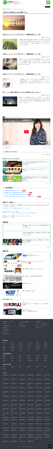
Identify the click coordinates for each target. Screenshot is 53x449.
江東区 (4, 9)
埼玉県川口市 (22, 396)
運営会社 (21, 324)
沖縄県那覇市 (31, 441)
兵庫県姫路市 (22, 428)
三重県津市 (5, 423)
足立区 (4, 342)
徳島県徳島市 (14, 437)
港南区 (4, 358)
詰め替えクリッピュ (7, 217)
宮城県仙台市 (22, 417)
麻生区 (4, 366)
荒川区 (12, 342)
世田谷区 (13, 347)
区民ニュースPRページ (41, 325)
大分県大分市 (22, 441)
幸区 (20, 366)
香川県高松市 (6, 437)
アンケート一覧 (47, 198)
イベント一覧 (47, 183)
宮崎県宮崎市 (6, 441)
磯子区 (29, 356)
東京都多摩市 (39, 379)
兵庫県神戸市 (14, 428)
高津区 (29, 366)
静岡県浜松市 (47, 423)
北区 (4, 345)
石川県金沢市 (47, 417)
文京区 (20, 349)
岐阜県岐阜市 (47, 419)
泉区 (20, 356)
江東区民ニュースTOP (8, 321)
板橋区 (20, 342)
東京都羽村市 (22, 383)
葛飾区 (45, 342)
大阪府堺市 (13, 430)
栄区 (20, 358)
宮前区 (4, 369)
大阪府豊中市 (22, 430)
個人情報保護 (22, 326)
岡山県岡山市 (22, 434)
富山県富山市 (14, 419)
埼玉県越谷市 (39, 396)
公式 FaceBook (23, 322)
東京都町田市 (31, 387)
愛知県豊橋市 (31, 419)
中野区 (4, 349)
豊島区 (45, 347)
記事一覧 (9, 9)
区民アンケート (6, 331)
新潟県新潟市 (6, 419)
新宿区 (37, 345)
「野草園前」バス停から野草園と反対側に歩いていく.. (15, 208)
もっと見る (47, 247)
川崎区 (12, 366)
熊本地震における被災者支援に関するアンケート (18, 192)
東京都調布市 (47, 379)
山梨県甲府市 (6, 428)
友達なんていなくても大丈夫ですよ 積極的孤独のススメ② (22, 54)
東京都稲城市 (14, 375)
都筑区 (37, 358)
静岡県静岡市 (31, 423)
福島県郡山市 (14, 417)
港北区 (12, 358)
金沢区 (45, 356)
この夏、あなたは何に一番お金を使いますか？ (17, 194)
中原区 (45, 366)
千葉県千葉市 (39, 392)
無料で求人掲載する (46, 154)
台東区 (20, 347)
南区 (45, 360)
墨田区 (4, 347)
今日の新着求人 (6, 325)
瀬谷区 (29, 358)
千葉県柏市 (21, 392)
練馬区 (12, 349)
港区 (29, 349)
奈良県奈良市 (39, 428)
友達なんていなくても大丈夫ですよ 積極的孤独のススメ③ (22, 34)
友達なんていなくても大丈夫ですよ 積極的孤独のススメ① (22, 74)
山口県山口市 (39, 434)
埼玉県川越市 (31, 396)
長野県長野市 (22, 423)
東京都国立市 (39, 375)
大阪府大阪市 (47, 428)
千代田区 (38, 347)
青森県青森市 (6, 417)
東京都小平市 (14, 379)
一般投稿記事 (6, 329)
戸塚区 (4, 360)
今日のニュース (6, 323)
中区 (12, 360)
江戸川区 (30, 342)
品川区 (20, 345)
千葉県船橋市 (6, 396)
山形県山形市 (31, 417)
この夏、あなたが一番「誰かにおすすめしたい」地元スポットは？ (22, 196)
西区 (20, 360)
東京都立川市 (31, 379)
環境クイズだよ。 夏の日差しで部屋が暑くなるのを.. (14, 212)
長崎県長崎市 (14, 441)
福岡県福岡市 (31, 437)
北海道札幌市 (31, 413)
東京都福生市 (22, 387)
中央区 (29, 347)
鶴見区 (45, 358)
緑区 (37, 360)
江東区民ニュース (13, 2)
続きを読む (26, 44)
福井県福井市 (39, 417)
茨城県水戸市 (31, 400)
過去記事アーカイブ (7, 334)
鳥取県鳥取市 (31, 434)
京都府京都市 (31, 428)
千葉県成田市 (47, 392)
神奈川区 (38, 356)
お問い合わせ (39, 327)
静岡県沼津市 (39, 423)
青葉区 (4, 356)
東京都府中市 (14, 387)
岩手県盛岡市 (39, 413)
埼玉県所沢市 (6, 400)
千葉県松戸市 (14, 396)
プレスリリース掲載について (42, 323)
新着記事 (5, 327)
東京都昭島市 (6, 375)
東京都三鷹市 (39, 387)
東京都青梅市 (22, 375)
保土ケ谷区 (30, 360)
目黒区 (37, 349)
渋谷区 (29, 345)
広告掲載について (40, 321)
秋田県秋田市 (47, 413)
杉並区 (45, 345)
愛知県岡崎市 (22, 419)
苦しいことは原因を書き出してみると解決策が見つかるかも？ (22, 92)
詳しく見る (46, 147)
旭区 (12, 356)
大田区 (37, 342)
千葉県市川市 (14, 392)
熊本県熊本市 (47, 437)
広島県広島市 (6, 434)
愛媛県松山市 (47, 434)
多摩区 (37, 366)
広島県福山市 (14, 434)
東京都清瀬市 (31, 375)
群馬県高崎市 (22, 400)
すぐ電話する (7, 147)
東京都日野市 (6, 387)
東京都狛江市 (22, 379)
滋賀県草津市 (39, 430)
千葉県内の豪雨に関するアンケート (14, 190)
